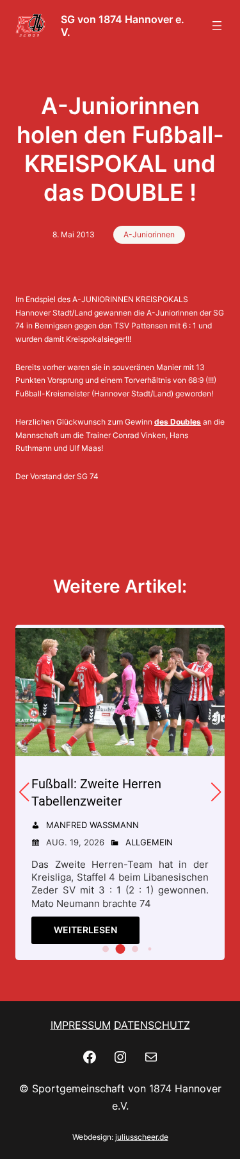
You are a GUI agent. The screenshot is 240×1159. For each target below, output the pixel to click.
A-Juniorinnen (149, 234)
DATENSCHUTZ (152, 1025)
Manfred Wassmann (92, 825)
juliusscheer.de (141, 1137)
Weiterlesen (85, 929)
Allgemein (149, 842)
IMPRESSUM (81, 1025)
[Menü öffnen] (217, 25)
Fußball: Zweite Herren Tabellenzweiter (96, 792)
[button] (105, 948)
